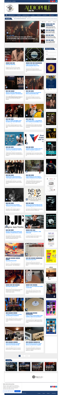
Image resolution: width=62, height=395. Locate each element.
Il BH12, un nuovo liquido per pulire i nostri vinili (34, 287)
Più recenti (44, 21)
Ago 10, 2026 (8, 179)
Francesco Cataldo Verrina (36, 261)
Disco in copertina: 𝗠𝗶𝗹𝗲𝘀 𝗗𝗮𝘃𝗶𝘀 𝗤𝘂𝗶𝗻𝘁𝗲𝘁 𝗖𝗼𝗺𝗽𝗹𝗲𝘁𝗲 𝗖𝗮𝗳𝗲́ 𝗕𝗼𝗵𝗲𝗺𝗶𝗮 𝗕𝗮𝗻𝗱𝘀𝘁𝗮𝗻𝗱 (14, 94)
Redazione (22, 35)
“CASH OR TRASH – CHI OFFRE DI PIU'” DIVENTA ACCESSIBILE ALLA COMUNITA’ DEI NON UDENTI (32, 38)
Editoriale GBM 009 (10, 64)
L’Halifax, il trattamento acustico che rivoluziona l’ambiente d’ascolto (14, 315)
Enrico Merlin (14, 95)
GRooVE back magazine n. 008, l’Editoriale (33, 232)
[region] (12, 388)
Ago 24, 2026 (20, 40)
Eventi (36, 365)
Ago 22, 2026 (29, 151)
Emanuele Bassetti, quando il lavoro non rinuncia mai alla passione (13, 345)
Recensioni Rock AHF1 (11, 260)
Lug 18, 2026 (8, 66)
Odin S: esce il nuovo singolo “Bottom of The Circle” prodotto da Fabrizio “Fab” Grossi (14, 206)
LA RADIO (19, 15)
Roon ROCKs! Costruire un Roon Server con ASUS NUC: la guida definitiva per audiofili (33, 345)
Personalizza (6, 391)
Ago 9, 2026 (8, 234)
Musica (54, 21)
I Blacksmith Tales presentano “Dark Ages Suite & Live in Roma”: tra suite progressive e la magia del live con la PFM (14, 178)
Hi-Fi (50, 21)
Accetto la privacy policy (50, 57)
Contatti (39, 15)
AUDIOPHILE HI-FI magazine (49, 25)
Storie (24, 35)
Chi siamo (39, 393)
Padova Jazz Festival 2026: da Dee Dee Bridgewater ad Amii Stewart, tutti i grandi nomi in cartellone (34, 206)
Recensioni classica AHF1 (12, 286)
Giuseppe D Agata (34, 346)
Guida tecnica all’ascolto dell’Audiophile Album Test (32, 65)
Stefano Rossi (7, 259)
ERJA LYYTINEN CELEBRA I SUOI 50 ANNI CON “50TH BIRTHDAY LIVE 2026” (13, 122)
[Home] (6, 15)
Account (45, 15)
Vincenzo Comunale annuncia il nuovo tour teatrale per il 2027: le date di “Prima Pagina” (14, 150)
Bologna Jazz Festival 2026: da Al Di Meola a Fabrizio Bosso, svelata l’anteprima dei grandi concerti (14, 233)
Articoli (19, 35)
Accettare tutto (17, 391)
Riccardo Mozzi (14, 317)
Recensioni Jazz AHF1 (31, 259)
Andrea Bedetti (14, 66)
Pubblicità (48, 393)
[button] (56, 15)
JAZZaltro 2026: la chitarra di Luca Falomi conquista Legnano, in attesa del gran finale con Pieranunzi (34, 150)
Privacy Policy (54, 393)
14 (26, 355)
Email (47, 54)
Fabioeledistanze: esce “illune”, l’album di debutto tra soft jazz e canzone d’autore (34, 178)
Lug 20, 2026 (29, 234)
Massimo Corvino (14, 346)
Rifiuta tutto (11, 391)
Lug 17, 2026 (8, 262)
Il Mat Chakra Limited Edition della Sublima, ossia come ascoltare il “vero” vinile (34, 317)
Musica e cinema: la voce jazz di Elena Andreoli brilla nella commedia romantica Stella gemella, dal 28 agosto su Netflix (34, 94)
